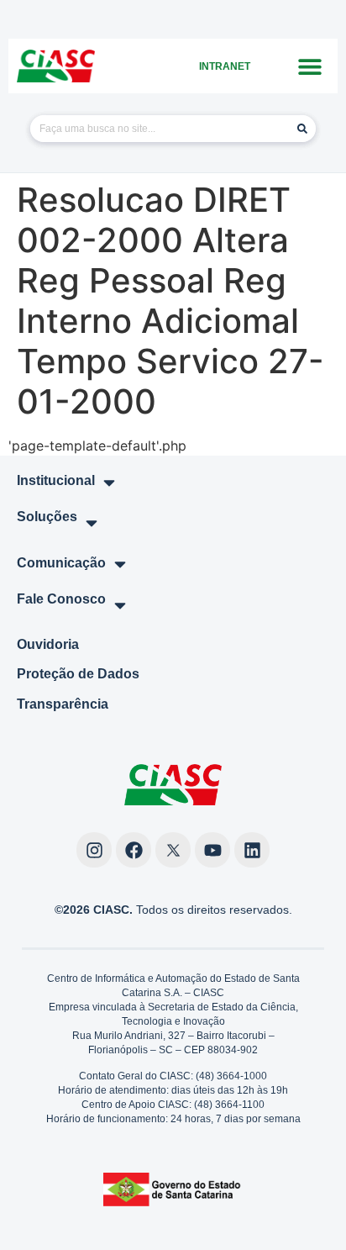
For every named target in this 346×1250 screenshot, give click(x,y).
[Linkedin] (252, 850)
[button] (310, 66)
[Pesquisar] (302, 128)
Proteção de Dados (78, 674)
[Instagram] (94, 850)
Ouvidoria (48, 644)
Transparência (62, 704)
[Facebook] (133, 850)
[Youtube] (212, 850)
